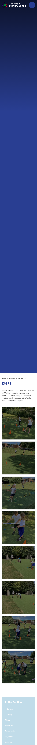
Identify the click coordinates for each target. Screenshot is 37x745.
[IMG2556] (18, 527)
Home (4, 378)
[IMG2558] (18, 493)
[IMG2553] (18, 632)
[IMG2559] (18, 458)
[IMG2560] (18, 423)
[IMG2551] (18, 667)
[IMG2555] (18, 562)
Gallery (21, 378)
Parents (12, 378)
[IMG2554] (18, 597)
